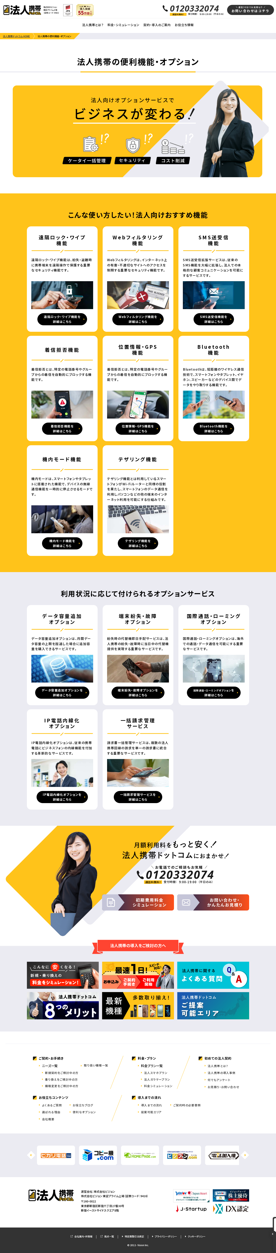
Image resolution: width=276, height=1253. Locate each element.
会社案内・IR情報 (83, 1236)
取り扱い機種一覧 (96, 1065)
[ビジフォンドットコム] (182, 1162)
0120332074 (194, 8)
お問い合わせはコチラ (251, 9)
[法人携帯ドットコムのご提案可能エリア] (213, 1005)
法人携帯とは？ (92, 25)
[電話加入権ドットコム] (224, 1162)
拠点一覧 (109, 1236)
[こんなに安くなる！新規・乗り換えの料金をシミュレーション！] (63, 975)
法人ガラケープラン (157, 1079)
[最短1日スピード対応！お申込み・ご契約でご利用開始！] (138, 975)
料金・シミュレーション (123, 25)
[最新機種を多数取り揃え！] (138, 1005)
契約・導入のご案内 (157, 25)
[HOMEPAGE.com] (140, 1162)
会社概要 (48, 1119)
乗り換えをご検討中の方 (61, 1079)
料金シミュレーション (158, 1086)
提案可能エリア (151, 1112)
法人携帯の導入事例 (222, 1073)
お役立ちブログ (83, 1105)
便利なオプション (84, 1112)
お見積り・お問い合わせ (223, 1087)
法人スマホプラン (155, 1073)
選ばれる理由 (51, 1112)
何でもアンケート (219, 1080)
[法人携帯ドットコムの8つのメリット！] (63, 1005)
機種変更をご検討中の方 (61, 1086)
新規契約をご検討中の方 (61, 1073)
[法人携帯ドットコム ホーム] (22, 10)
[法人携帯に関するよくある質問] (213, 975)
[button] (245, 1155)
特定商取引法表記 (134, 1236)
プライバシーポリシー (166, 1236)
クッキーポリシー (196, 1236)
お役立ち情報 (184, 25)
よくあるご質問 (52, 1105)
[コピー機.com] (98, 1162)
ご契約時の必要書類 (187, 1105)
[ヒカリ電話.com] (56, 1162)
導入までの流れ (151, 1105)
